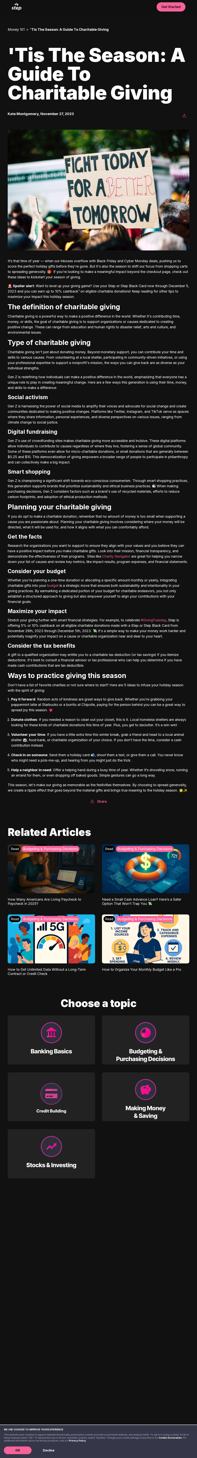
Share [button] (102, 801)
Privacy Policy (77, 1440)
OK (17, 1450)
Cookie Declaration (170, 1437)
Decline (48, 1450)
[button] (184, 116)
